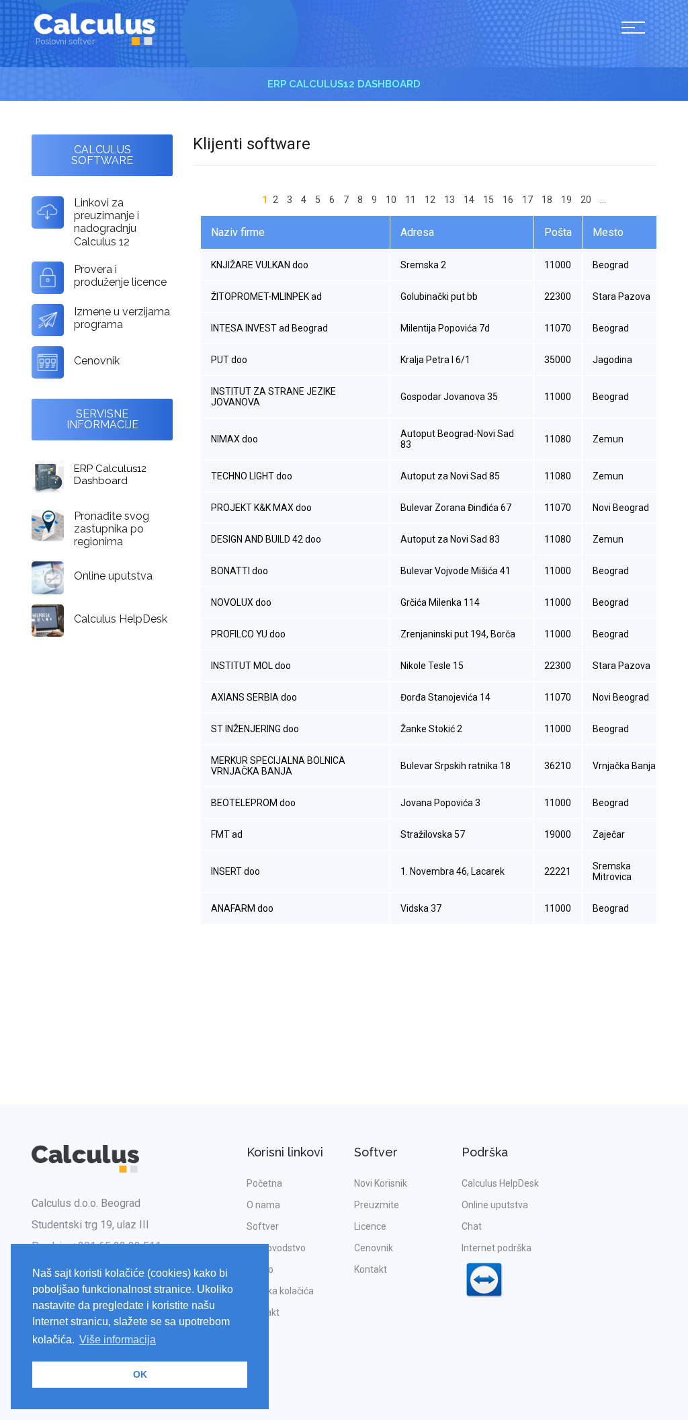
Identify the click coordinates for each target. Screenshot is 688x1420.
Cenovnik (373, 1247)
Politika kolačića (280, 1291)
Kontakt (263, 1312)
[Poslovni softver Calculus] (94, 28)
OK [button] (140, 1374)
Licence (370, 1226)
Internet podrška (496, 1247)
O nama (263, 1204)
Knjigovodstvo (276, 1247)
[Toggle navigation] (633, 29)
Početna (264, 1183)
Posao (260, 1269)
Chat (472, 1226)
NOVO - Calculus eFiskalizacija (239, 84)
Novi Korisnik (380, 1183)
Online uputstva (495, 1204)
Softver (263, 1226)
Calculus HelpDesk (500, 1183)
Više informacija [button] (117, 1339)
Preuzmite (376, 1204)
